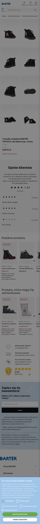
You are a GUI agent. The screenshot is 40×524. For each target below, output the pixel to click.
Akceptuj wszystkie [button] (19, 514)
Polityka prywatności (24, 497)
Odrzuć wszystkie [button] (20, 520)
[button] (20, 510)
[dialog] (20, 262)
